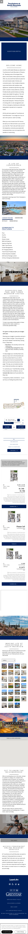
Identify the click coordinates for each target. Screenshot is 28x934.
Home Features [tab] (19, 217)
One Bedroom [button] (14, 441)
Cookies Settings (20, 931)
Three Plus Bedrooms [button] (14, 446)
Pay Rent (14, 840)
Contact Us (14, 543)
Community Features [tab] (7, 217)
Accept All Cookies (7, 931)
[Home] (14, 5)
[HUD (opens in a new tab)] (10, 884)
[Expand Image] (4, 666)
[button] (1, 1)
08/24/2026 (12, 450)
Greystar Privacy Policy (14, 899)
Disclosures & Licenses (14, 903)
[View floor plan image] (14, 476)
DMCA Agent (14, 906)
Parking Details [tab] (14, 220)
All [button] (14, 439)
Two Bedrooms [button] (14, 444)
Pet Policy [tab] (4, 220)
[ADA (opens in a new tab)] (13, 884)
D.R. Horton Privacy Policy (14, 910)
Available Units (14, 506)
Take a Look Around (14, 738)
